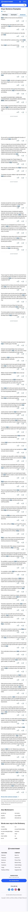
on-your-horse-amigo (20, 829)
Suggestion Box (18, 869)
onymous (17, 831)
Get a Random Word (14, 880)
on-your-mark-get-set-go (6, 831)
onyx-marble (18, 815)
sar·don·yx (3, 813)
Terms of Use (17, 867)
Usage (2, 867)
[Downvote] (23, 21)
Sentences (22, 14)
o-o (15, 827)
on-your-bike (4, 829)
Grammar (3, 862)
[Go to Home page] (7, 1)
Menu (24, 1)
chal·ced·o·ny (18, 818)
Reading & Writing (5, 869)
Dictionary (3, 855)
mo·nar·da (17, 813)
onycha (3, 815)
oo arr (2, 838)
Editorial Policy (18, 862)
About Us (17, 855)
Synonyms (14, 14)
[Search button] (24, 5)
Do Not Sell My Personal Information (14, 894)
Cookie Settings (18, 865)
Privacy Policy (18, 860)
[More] (26, 21)
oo (15, 836)
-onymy (3, 827)
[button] (20, 1)
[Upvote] (18, 21)
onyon (2, 833)
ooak (16, 838)
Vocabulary (3, 865)
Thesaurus (3, 857)
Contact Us (17, 857)
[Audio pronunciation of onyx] (2, 11)
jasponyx (3, 818)
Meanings (5, 14)
